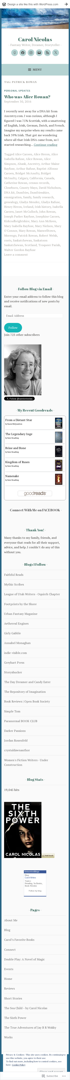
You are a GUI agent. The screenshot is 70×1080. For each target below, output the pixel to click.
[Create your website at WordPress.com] (35, 4)
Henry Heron (13, 207)
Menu (37, 69)
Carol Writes (30, 877)
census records (39, 183)
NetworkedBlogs (31, 872)
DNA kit (9, 192)
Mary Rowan (27, 231)
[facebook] (23, 53)
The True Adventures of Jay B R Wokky (30, 1027)
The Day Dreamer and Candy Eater (27, 682)
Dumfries (22, 192)
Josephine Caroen (47, 216)
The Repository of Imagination (25, 692)
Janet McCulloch (26, 211)
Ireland (28, 207)
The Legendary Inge (18, 434)
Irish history (43, 207)
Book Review (31, 886)
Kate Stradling (13, 438)
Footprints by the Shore (20, 604)
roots (7, 240)
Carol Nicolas (35, 39)
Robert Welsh (48, 235)
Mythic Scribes (14, 584)
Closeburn (11, 188)
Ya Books (37, 883)
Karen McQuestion (14, 424)
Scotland (31, 245)
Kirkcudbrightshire (16, 221)
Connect (10, 949)
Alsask (21, 164)
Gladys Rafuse (50, 202)
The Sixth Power (15, 1018)
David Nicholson (50, 188)
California (36, 178)
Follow (13, 328)
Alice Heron (42, 154)
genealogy (11, 202)
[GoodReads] (14, 53)
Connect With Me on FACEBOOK (35, 510)
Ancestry (33, 164)
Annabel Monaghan (17, 643)
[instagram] (31, 53)
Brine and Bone (15, 448)
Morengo (10, 235)
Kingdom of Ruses (17, 462)
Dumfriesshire (39, 192)
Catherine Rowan (15, 183)
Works (8, 1037)
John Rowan (47, 211)
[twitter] (55, 53)
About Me (10, 920)
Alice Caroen (23, 154)
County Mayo (28, 188)
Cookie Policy (18, 1064)
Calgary (23, 178)
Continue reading (45, 145)
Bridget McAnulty (27, 173)
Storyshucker (13, 672)
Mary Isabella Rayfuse (18, 226)
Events (8, 969)
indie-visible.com (15, 653)
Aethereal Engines (16, 623)
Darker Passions (15, 731)
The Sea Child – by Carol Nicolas (25, 1008)
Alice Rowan (34, 159)
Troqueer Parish (49, 245)
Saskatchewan (22, 240)
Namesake (12, 476)
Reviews (9, 988)
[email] (39, 53)
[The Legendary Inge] (58, 442)
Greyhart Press (14, 662)
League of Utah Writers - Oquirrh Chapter (32, 594)
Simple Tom (12, 711)
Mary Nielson (44, 226)
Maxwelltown (46, 231)
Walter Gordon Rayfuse (19, 250)
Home (8, 979)
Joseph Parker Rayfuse (19, 216)
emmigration (13, 197)
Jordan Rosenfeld (15, 740)
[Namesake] (58, 484)
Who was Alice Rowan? (27, 97)
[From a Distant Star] (58, 427)
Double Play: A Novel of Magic (24, 959)
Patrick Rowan (28, 235)
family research (43, 197)
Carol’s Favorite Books (19, 940)
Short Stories (13, 998)
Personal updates (17, 90)
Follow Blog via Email (35, 289)
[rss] (47, 53)
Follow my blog (35, 891)
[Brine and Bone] (58, 456)
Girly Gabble (12, 633)
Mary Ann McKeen (43, 221)
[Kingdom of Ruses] (58, 470)
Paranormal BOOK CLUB (20, 721)
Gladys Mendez (29, 202)
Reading (28, 883)
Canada (49, 178)
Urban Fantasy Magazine (20, 614)
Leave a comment (16, 254)
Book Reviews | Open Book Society (27, 701)
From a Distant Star (18, 420)
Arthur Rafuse (25, 169)
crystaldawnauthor (17, 750)
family (27, 197)
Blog (7, 930)
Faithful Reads (13, 575)
